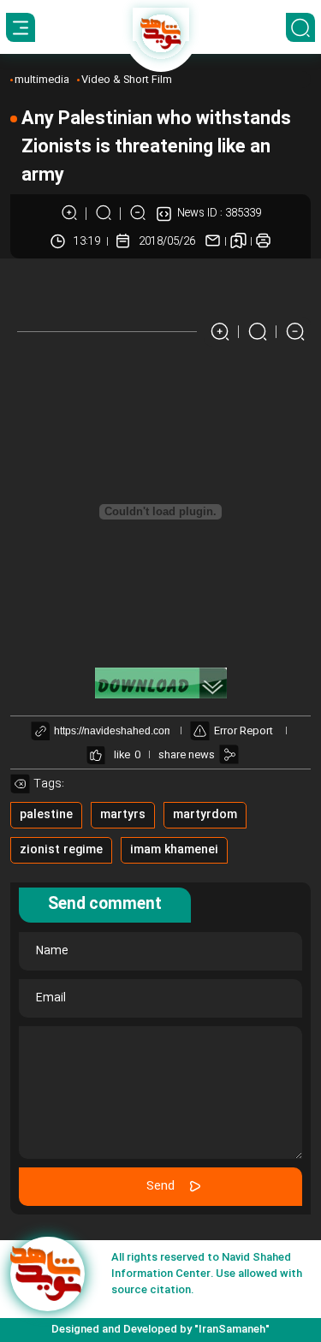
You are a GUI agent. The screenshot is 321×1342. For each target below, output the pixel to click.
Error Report (243, 730)
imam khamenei (174, 849)
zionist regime (61, 849)
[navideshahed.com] (47, 1274)
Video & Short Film (126, 79)
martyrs (123, 814)
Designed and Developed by (160, 1329)
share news (186, 754)
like (122, 754)
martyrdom (205, 814)
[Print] (263, 241)
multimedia (42, 79)
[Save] (238, 241)
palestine (46, 814)
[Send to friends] (213, 241)
